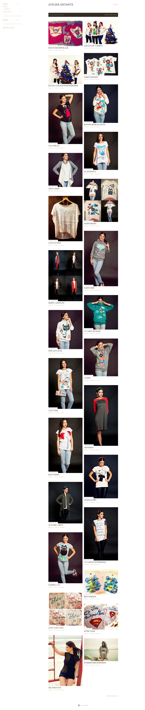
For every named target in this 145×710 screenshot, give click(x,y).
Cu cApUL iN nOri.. (92, 331)
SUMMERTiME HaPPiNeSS (95, 663)
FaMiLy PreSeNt (91, 77)
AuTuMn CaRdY (55, 525)
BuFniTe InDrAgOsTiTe (94, 124)
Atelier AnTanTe (60, 4)
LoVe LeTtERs (54, 243)
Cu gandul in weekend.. (95, 562)
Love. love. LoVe (56, 628)
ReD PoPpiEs (53, 474)
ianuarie (7, 9)
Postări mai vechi (112, 696)
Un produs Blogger (84, 705)
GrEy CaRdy (53, 188)
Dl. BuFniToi (90, 171)
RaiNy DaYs (89, 288)
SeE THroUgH (54, 687)
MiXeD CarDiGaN (56, 303)
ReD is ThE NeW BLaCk (58, 48)
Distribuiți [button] (50, 50)
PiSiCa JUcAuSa (55, 351)
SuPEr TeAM (89, 631)
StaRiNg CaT (54, 585)
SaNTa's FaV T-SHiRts (93, 46)
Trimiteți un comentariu (59, 50)
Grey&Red (88, 447)
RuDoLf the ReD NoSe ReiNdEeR (63, 85)
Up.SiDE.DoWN (90, 500)
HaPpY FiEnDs (90, 223)
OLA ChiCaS (53, 145)
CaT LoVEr (53, 410)
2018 (5, 6)
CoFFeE (87, 378)
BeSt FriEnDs (90, 596)
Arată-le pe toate (111, 14)
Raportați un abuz (8, 27)
